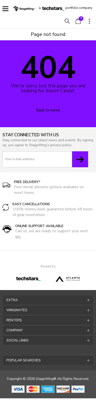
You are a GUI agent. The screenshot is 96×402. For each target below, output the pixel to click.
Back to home (48, 110)
